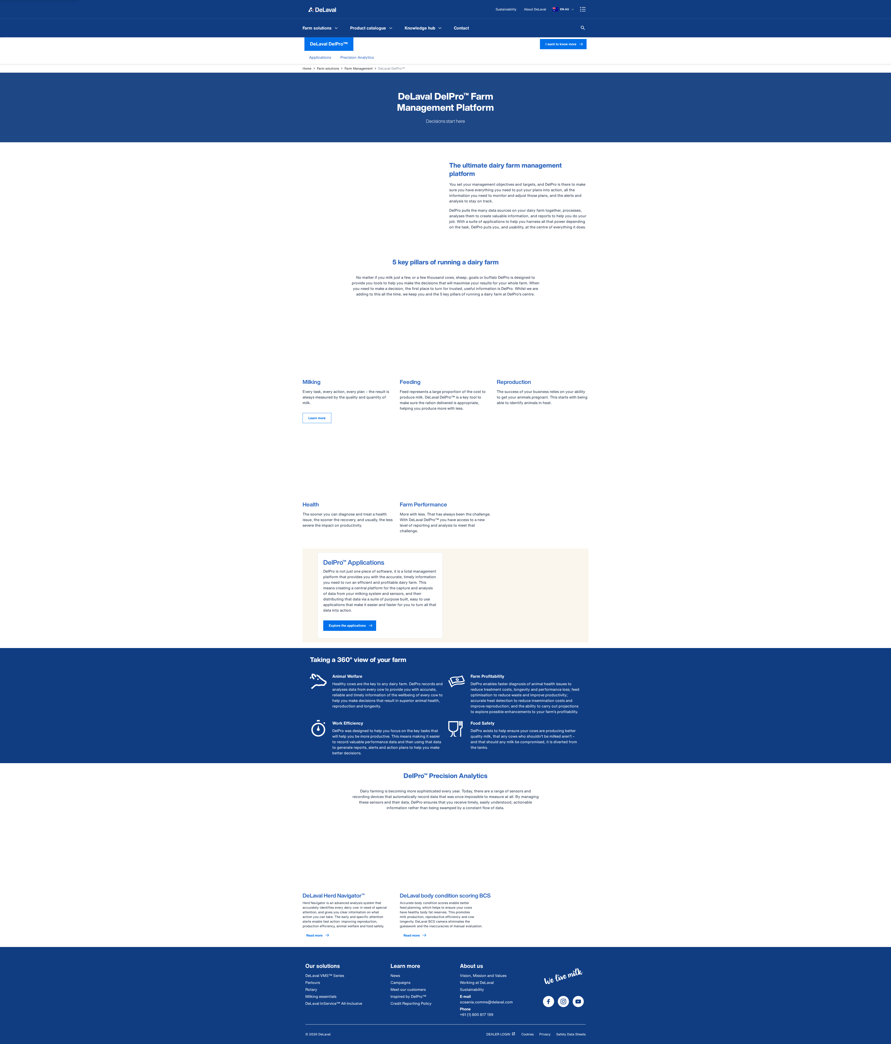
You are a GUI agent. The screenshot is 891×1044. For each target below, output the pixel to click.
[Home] (322, 9)
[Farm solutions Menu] (336, 28)
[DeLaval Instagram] (563, 1001)
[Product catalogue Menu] (390, 28)
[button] (320, 57)
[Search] (582, 27)
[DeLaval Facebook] (548, 1001)
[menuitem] (321, 28)
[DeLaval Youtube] (578, 1001)
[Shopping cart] (582, 9)
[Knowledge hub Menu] (440, 28)
